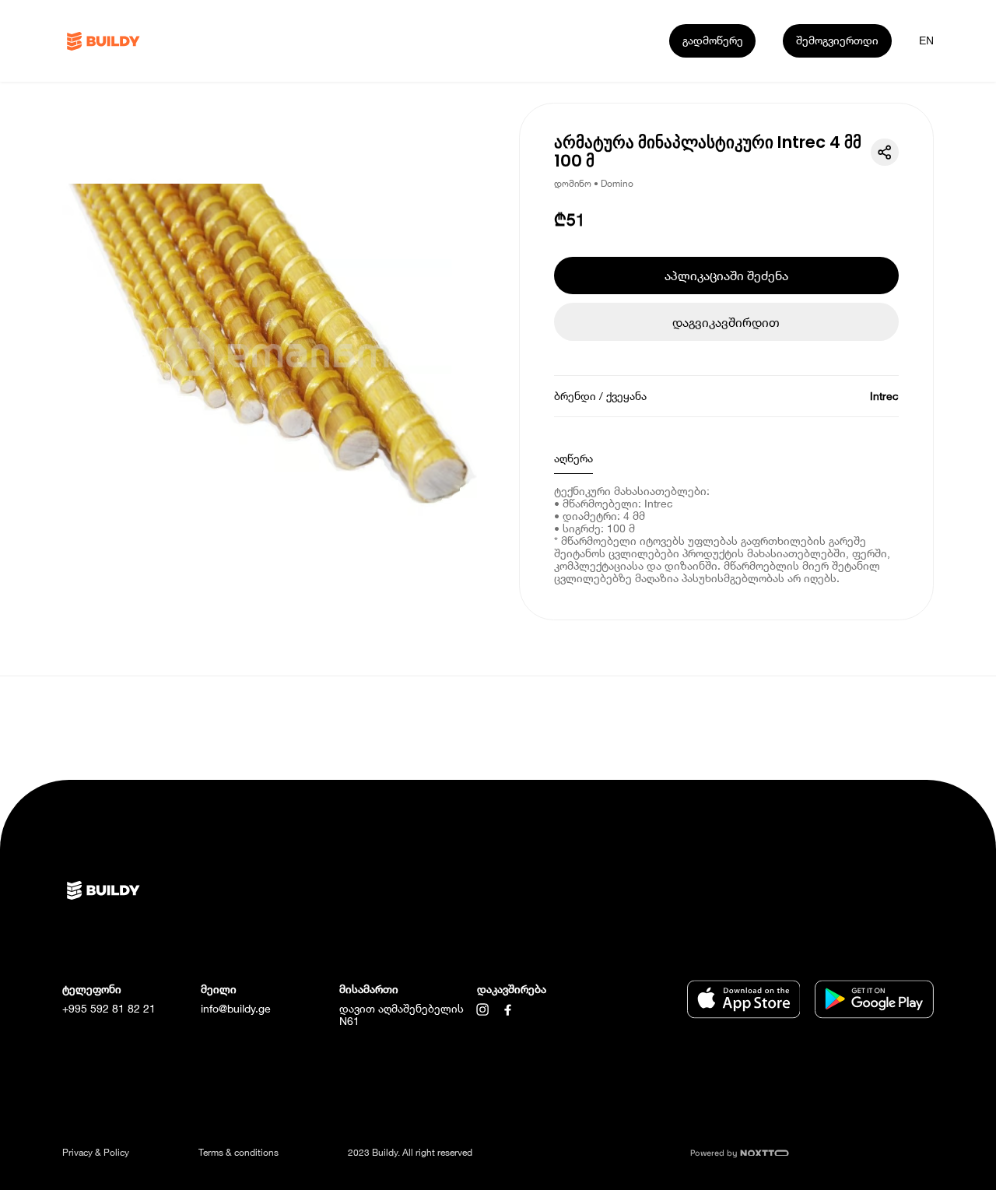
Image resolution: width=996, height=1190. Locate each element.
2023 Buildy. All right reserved (410, 1152)
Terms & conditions (238, 1152)
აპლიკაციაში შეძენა (726, 275)
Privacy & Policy (95, 1152)
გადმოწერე (712, 40)
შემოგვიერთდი (837, 40)
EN (926, 40)
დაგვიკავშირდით (726, 321)
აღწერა (573, 458)
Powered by (715, 1153)
